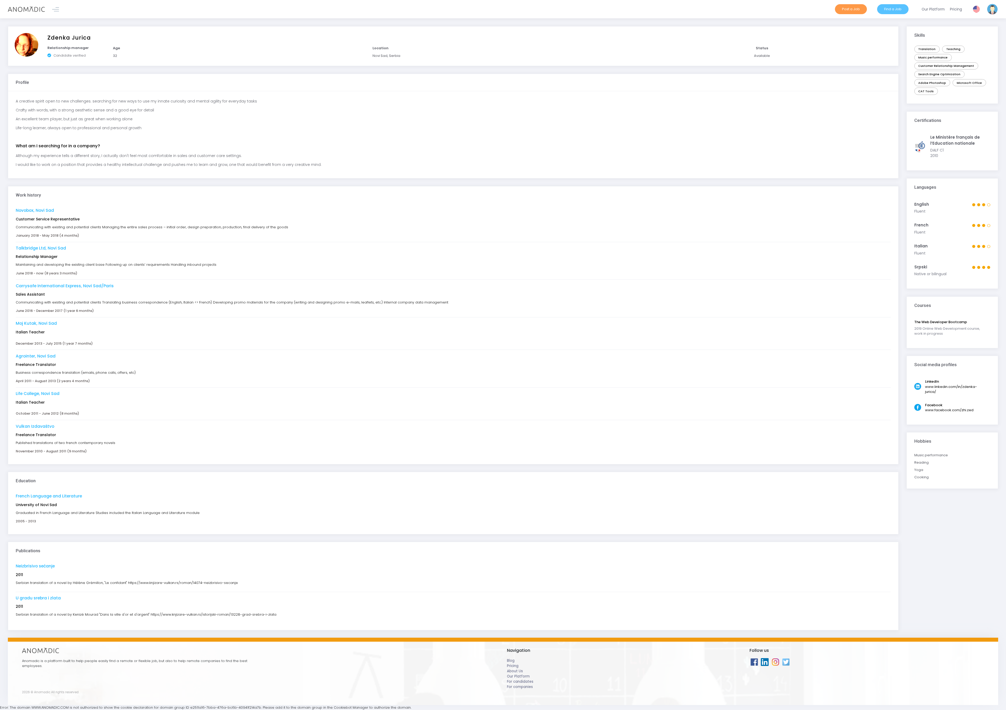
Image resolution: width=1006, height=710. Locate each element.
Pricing (512, 665)
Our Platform (518, 676)
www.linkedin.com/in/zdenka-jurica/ (951, 389)
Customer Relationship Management (946, 66)
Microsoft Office (969, 83)
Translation (927, 49)
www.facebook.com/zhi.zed (949, 410)
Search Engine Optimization (939, 74)
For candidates (520, 681)
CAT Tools (926, 91)
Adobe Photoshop (932, 83)
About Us (515, 671)
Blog (511, 660)
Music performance (933, 57)
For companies (520, 686)
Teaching (953, 49)
